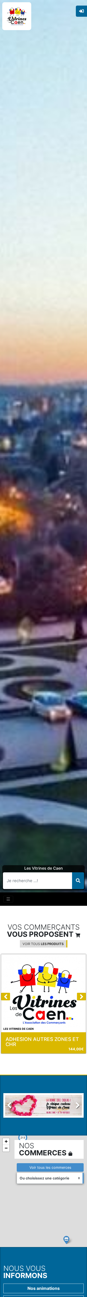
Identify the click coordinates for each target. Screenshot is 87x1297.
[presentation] (5, 996)
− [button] (6, 1148)
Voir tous (43, 944)
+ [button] (6, 1141)
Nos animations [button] (43, 1288)
